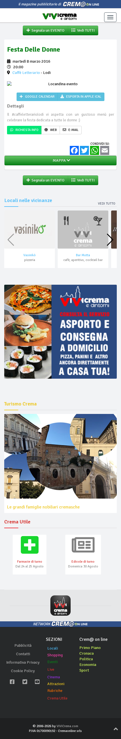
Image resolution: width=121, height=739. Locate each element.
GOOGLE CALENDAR (39, 97)
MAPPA (59, 160)
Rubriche (54, 690)
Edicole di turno (83, 562)
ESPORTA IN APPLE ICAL (83, 97)
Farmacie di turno (29, 562)
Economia (87, 664)
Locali (52, 648)
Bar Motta (83, 255)
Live (50, 669)
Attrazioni (55, 683)
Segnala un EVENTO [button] (47, 30)
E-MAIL (73, 130)
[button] (110, 240)
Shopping (55, 655)
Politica (86, 659)
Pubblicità (23, 645)
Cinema (53, 677)
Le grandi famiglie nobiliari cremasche (43, 507)
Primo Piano (90, 647)
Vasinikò (29, 255)
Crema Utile (57, 698)
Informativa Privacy (23, 662)
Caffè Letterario (26, 72)
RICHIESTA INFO (27, 130)
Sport (84, 670)
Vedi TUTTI (85, 30)
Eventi (52, 661)
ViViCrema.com (67, 726)
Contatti (23, 654)
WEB (53, 130)
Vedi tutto (106, 203)
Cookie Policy (23, 670)
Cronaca (86, 653)
